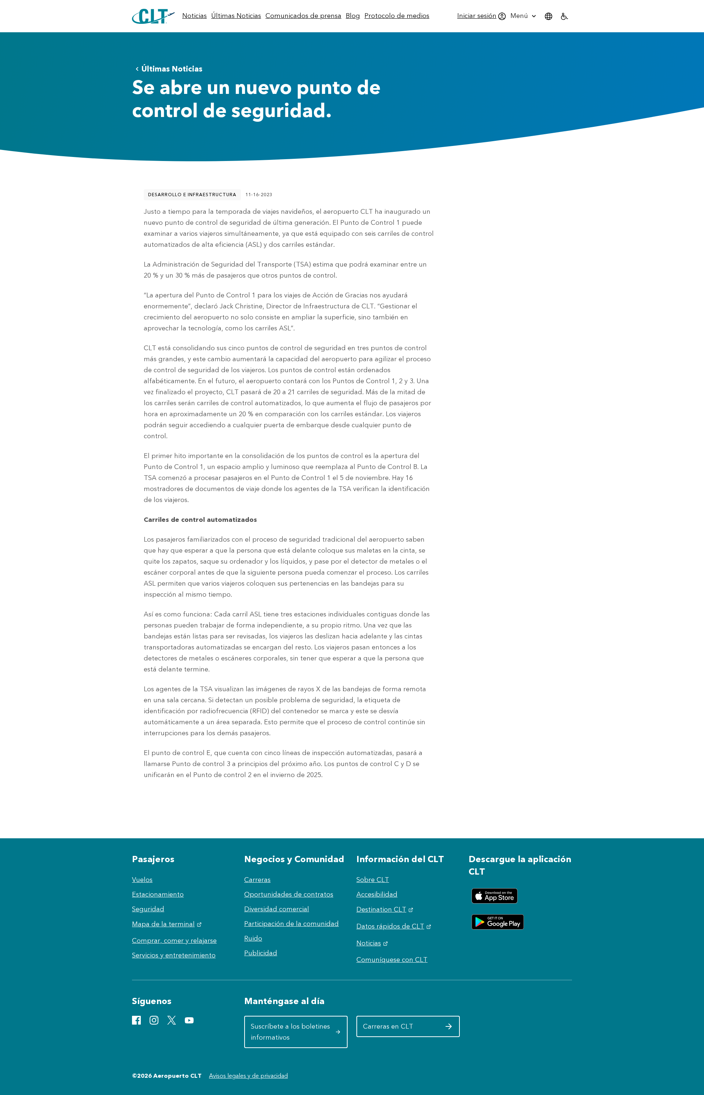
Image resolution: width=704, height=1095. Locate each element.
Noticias (373, 943)
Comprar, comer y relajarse (174, 941)
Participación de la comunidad (291, 924)
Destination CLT (385, 909)
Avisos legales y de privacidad (248, 1075)
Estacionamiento (158, 894)
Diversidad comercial (276, 909)
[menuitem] (194, 16)
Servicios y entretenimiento (174, 955)
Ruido (253, 938)
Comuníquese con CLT (392, 960)
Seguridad (148, 909)
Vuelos (142, 880)
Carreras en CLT (405, 1029)
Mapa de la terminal (167, 924)
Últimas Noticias (172, 68)
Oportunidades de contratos (288, 894)
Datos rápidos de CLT (394, 926)
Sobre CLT (372, 880)
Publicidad (260, 953)
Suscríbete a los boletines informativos (293, 1031)
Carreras (257, 880)
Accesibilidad (376, 894)
